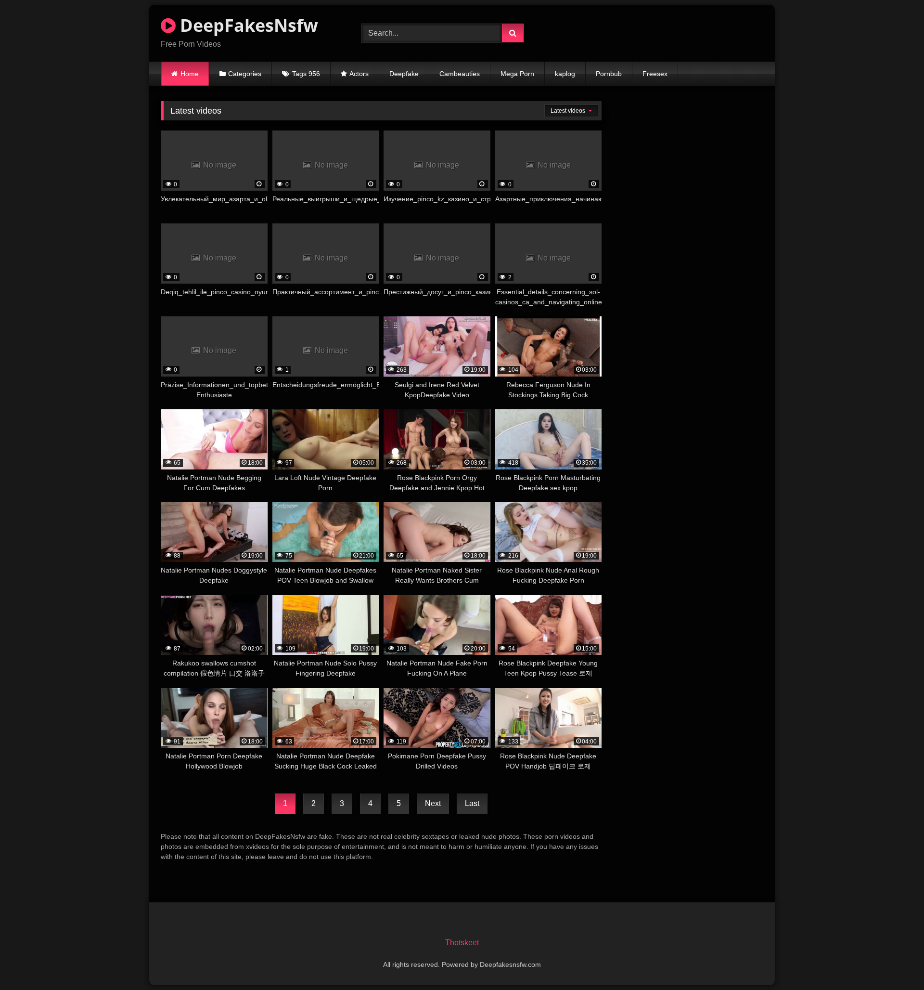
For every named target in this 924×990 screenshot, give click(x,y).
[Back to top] (894, 961)
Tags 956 (306, 74)
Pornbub (609, 74)
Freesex (654, 74)
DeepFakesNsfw (247, 25)
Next (433, 803)
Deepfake (404, 74)
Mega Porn (517, 74)
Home (189, 74)
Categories (244, 74)
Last (472, 803)
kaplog (565, 74)
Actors (359, 74)
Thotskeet (462, 942)
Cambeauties (459, 74)
